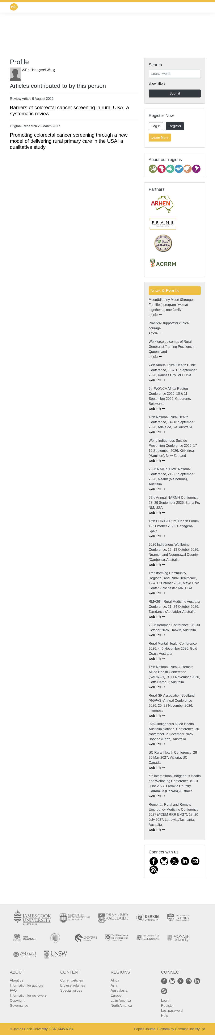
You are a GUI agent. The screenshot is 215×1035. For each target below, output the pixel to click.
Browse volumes (72, 985)
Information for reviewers (28, 995)
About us (16, 980)
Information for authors (26, 985)
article (154, 315)
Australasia (119, 990)
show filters (157, 83)
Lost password (172, 1010)
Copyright (17, 1000)
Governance (19, 1005)
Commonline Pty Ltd (190, 1029)
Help (164, 1015)
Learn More (159, 137)
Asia (114, 985)
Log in (165, 1000)
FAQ (13, 990)
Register (175, 126)
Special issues (71, 990)
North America (121, 1005)
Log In (156, 126)
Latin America (121, 1000)
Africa (115, 980)
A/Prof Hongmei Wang (38, 70)
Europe (116, 995)
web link (155, 380)
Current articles (71, 980)
